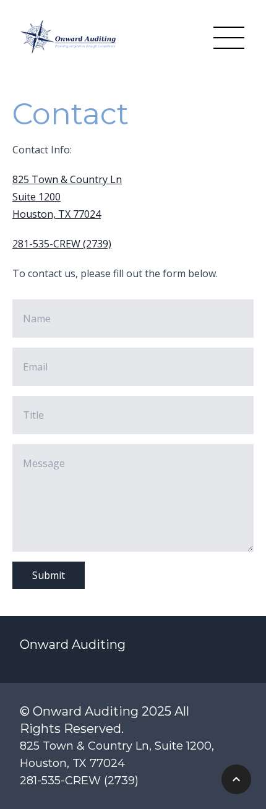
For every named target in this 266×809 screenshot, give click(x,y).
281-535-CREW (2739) (61, 243)
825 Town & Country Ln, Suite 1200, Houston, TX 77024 (117, 754)
